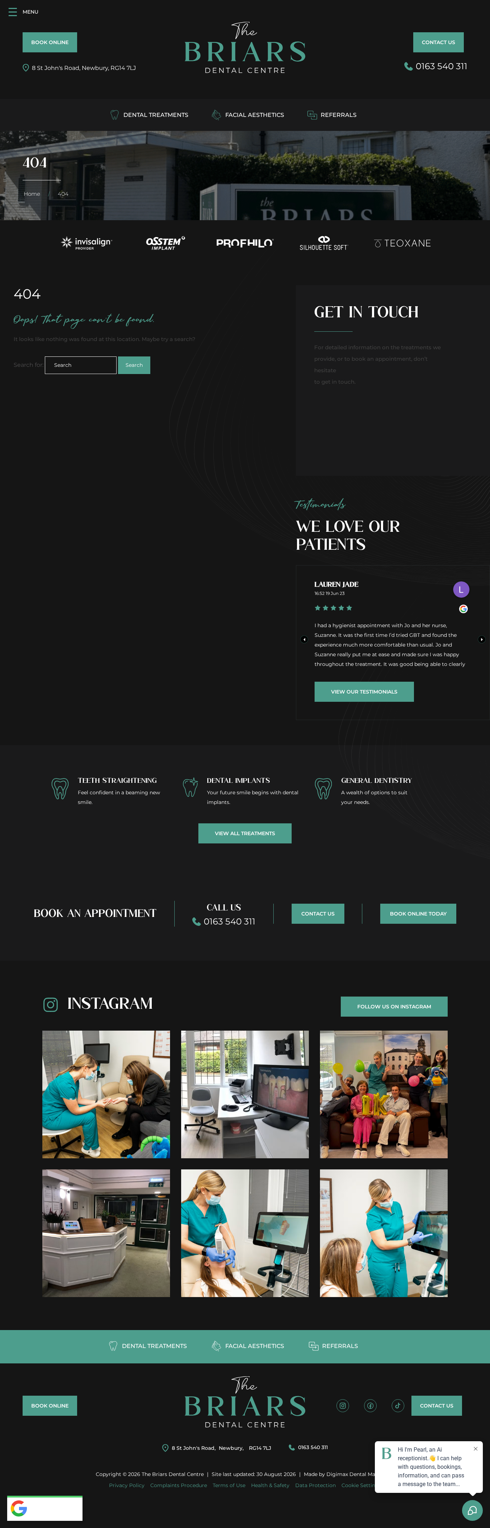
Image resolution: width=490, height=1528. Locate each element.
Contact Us (318, 913)
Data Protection (315, 1485)
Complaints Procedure (178, 1485)
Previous (304, 639)
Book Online (50, 42)
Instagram (110, 1004)
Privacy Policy (127, 1485)
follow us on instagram (394, 1006)
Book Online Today (418, 913)
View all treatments (245, 833)
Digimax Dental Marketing (360, 1474)
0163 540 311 (313, 1447)
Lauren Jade (336, 584)
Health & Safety (270, 1485)
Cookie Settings (361, 1485)
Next (482, 639)
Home (32, 193)
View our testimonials (364, 692)
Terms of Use (229, 1485)
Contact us (438, 42)
